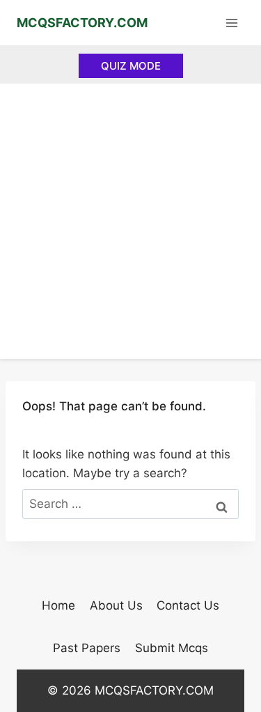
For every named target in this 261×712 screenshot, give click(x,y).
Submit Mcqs (171, 648)
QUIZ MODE (131, 65)
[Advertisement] (130, 221)
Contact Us (188, 605)
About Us (116, 605)
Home (58, 605)
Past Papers (86, 648)
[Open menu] (231, 22)
